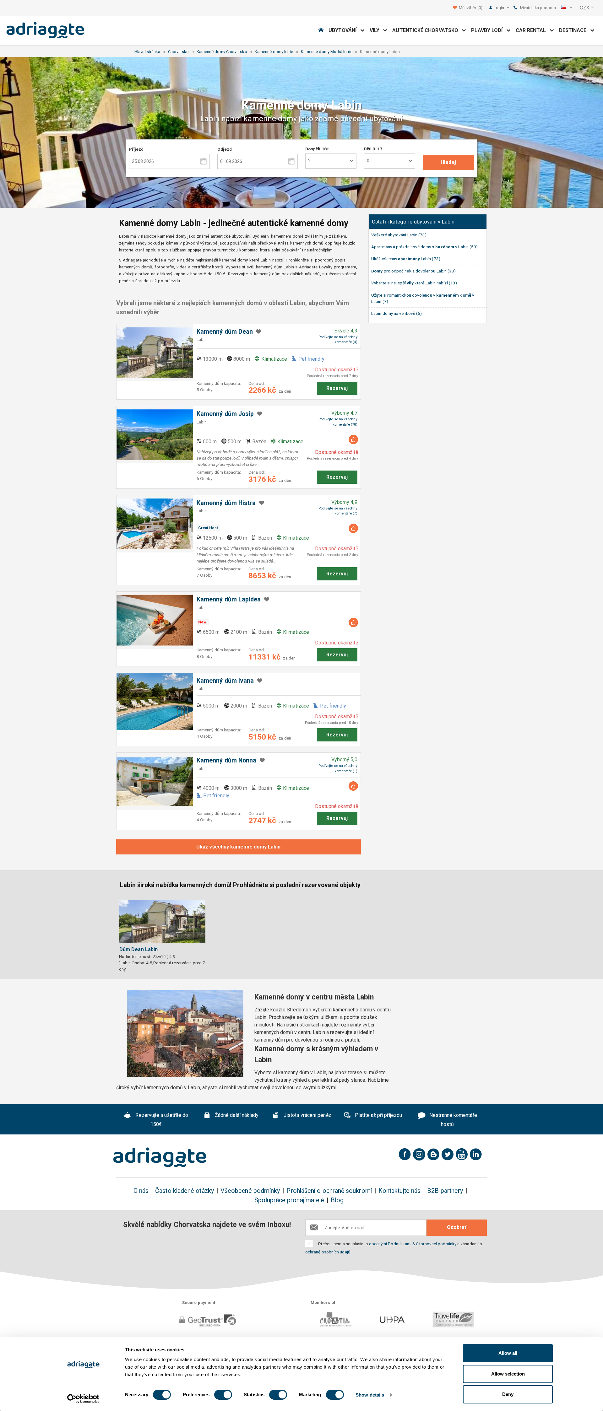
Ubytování (345, 30)
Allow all (507, 1353)
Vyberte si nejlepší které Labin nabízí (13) (414, 282)
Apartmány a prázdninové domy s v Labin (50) (424, 246)
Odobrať (456, 1227)
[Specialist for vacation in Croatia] (160, 1157)
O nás (141, 1190)
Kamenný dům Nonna (226, 760)
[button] (566, 8)
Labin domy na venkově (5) (396, 313)
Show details (370, 1395)
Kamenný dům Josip (225, 413)
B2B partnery (445, 1190)
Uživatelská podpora (537, 7)
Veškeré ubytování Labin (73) (398, 234)
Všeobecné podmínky (250, 1190)
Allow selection (508, 1373)
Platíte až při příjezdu (378, 1115)
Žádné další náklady (236, 1115)
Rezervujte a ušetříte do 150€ (161, 1119)
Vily (376, 30)
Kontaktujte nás (399, 1190)
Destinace (574, 30)
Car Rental (533, 30)
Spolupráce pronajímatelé (289, 1200)
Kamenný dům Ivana (225, 680)
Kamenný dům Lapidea (229, 599)
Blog (337, 1200)
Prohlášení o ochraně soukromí (329, 1190)
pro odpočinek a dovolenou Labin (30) (413, 270)
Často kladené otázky (184, 1190)
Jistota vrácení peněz (306, 1115)
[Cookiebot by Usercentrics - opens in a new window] (83, 1398)
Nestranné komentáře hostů (452, 1119)
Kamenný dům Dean (225, 331)
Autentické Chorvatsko (427, 30)
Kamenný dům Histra (226, 503)
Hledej (448, 162)
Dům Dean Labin (138, 949)
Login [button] (499, 7)
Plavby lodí (488, 30)
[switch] (223, 1395)
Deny (507, 1394)
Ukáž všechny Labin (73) (405, 258)
